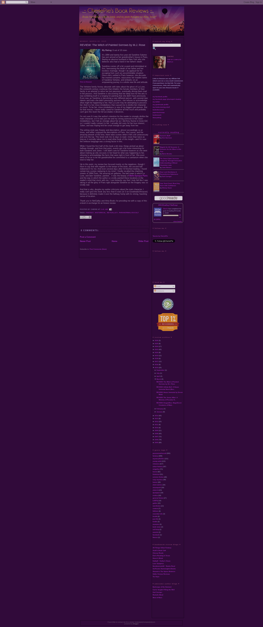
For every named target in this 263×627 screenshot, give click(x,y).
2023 (156, 349)
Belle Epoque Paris (138, 176)
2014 (156, 415)
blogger (136, 624)
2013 (156, 418)
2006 (156, 439)
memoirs (156, 524)
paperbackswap (159, 112)
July (158, 373)
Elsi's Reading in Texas (161, 555)
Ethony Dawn (167, 188)
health (155, 516)
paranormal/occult (129, 212)
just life (155, 519)
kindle (155, 521)
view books (177, 221)
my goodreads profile (160, 104)
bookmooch (157, 115)
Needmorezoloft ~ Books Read (164, 566)
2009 (156, 430)
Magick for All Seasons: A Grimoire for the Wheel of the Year (170, 149)
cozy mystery (158, 479)
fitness (155, 537)
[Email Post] (110, 209)
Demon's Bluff (165, 136)
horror (155, 472)
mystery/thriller (158, 458)
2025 (156, 343)
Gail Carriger (167, 176)
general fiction (158, 498)
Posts (158, 286)
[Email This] (81, 217)
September (160, 370)
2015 (156, 367)
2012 (156, 421)
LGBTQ (155, 500)
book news (157, 527)
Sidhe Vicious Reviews (161, 574)
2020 (156, 352)
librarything (157, 117)
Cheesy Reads (158, 553)
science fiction (158, 477)
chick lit (156, 490)
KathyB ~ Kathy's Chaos (161, 561)
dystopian (156, 493)
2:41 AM (104, 209)
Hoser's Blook (158, 558)
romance (156, 464)
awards (155, 532)
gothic (155, 503)
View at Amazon (86, 82)
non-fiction (156, 506)
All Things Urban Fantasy (162, 548)
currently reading (168, 132)
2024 (156, 346)
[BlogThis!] (84, 217)
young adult (157, 461)
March (158, 379)
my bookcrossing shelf (161, 107)
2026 (156, 340)
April (158, 376)
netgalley (112, 212)
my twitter (156, 102)
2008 (156, 433)
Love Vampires (158, 563)
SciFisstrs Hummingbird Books (164, 569)
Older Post (143, 241)
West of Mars (157, 597)
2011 (156, 424)
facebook (156, 535)
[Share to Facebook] (89, 217)
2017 (156, 361)
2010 (156, 427)
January (159, 412)
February (159, 409)
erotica (155, 495)
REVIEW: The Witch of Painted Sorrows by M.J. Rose (112, 45)
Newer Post (85, 241)
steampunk (157, 487)
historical (100, 212)
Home (114, 241)
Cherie (165, 209)
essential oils (158, 514)
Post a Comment (88, 237)
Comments (160, 291)
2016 (156, 364)
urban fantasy (158, 466)
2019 (156, 355)
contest (155, 508)
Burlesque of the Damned (162, 587)
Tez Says (156, 576)
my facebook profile (160, 96)
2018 (156, 358)
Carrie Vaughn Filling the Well (164, 590)
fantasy (90, 212)
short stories (157, 485)
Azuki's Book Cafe (159, 550)
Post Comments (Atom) (98, 249)
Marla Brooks (167, 154)
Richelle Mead (158, 595)
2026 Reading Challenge (168, 205)
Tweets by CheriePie (160, 236)
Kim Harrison (167, 138)
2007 (156, 436)
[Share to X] (87, 217)
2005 (156, 442)
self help (156, 529)
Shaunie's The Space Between (164, 571)
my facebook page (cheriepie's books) (167, 99)
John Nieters (167, 167)
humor (155, 482)
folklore (155, 511)
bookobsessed (158, 110)
